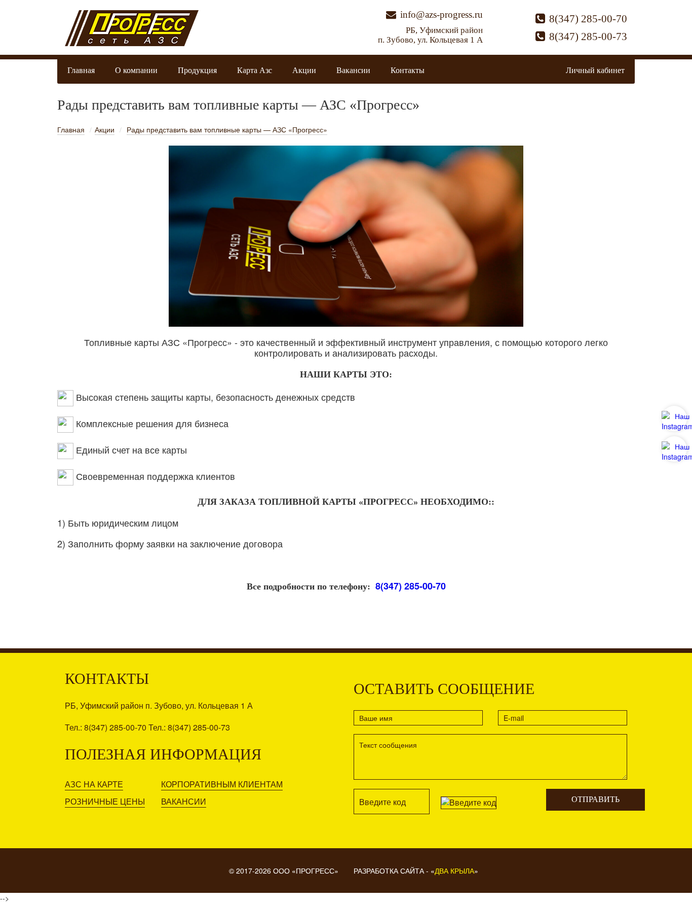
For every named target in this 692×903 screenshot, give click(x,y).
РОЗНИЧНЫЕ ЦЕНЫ (105, 801)
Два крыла (454, 870)
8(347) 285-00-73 (588, 36)
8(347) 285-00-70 (588, 19)
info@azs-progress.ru (441, 14)
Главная (81, 70)
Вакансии (353, 70)
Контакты (408, 70)
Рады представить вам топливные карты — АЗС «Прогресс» (227, 129)
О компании (136, 70)
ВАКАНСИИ (183, 801)
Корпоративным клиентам (222, 784)
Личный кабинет (595, 70)
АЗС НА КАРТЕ (94, 784)
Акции (304, 70)
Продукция (197, 70)
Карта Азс (254, 70)
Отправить (595, 799)
